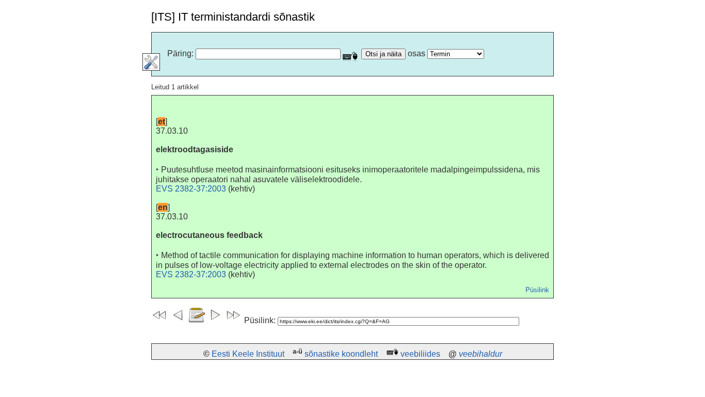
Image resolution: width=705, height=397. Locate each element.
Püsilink (537, 290)
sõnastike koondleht (341, 354)
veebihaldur (480, 354)
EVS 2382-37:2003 (191, 188)
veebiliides (420, 354)
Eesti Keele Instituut (248, 354)
